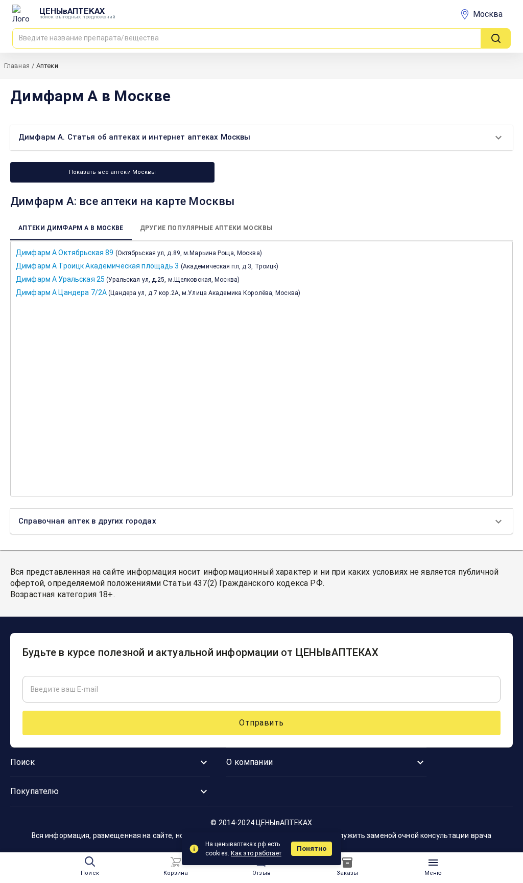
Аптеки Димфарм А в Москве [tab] (71, 228)
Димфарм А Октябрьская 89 (139, 252)
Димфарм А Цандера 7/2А (158, 292)
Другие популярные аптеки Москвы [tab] (206, 228)
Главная (17, 66)
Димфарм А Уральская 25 (128, 279)
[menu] (176, 862)
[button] (261, 137)
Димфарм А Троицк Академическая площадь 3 (147, 266)
